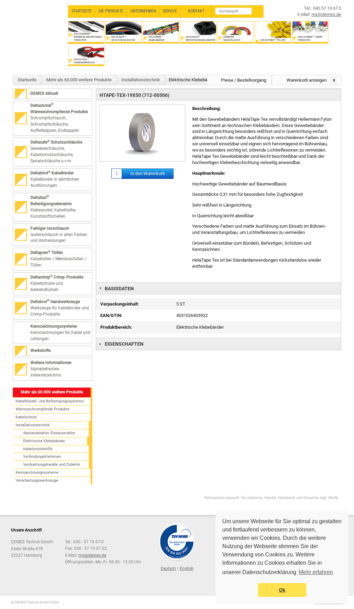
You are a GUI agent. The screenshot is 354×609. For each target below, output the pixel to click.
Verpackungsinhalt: (119, 304)
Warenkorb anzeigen (311, 80)
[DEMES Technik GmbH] (37, 23)
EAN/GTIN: (111, 315)
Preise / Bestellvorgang (243, 80)
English (187, 568)
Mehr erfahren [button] (316, 572)
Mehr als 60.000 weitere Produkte (79, 79)
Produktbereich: (116, 327)
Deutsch (168, 568)
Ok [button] (282, 590)
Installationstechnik (140, 79)
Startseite (27, 79)
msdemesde (92, 555)
